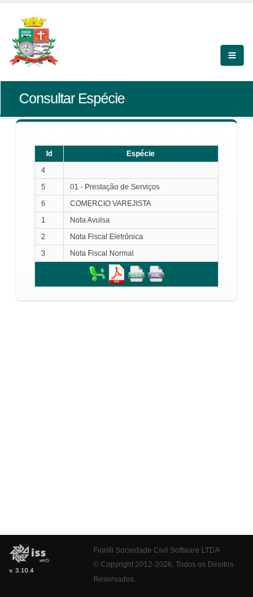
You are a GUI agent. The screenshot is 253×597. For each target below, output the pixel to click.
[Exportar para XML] (156, 273)
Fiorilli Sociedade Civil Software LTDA (156, 550)
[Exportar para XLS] (97, 273)
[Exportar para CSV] (136, 273)
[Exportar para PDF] (116, 273)
